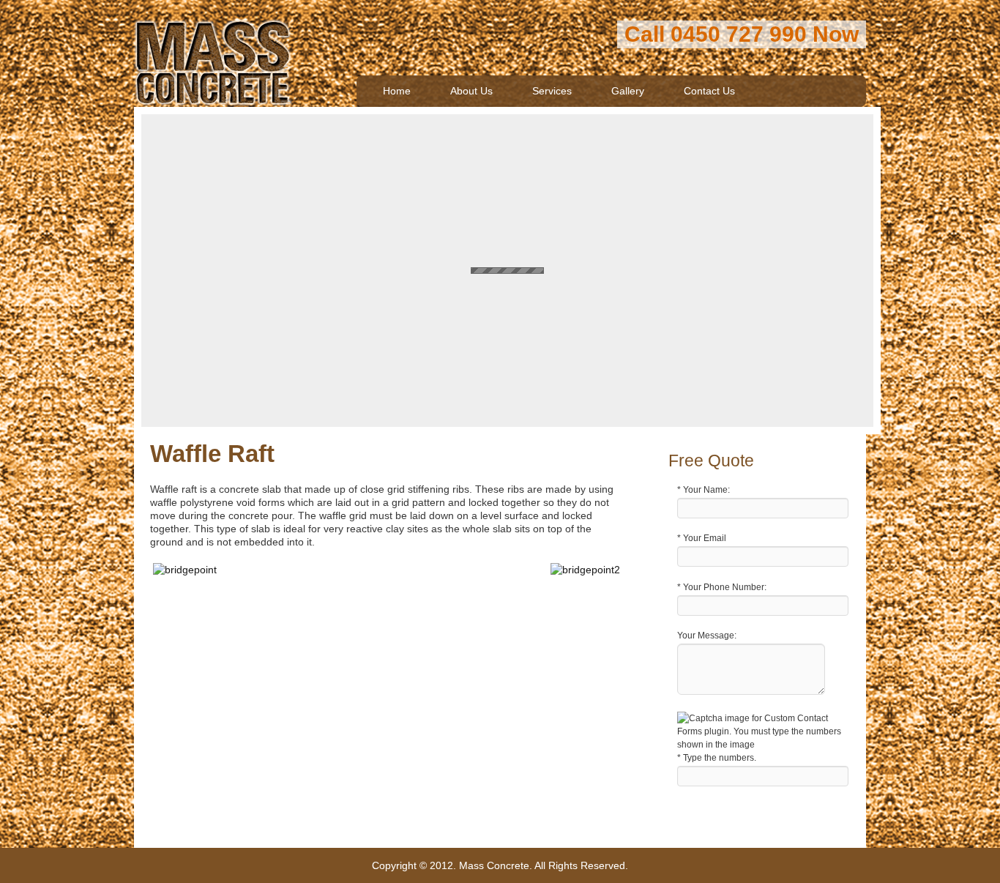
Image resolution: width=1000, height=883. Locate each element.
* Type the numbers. (716, 758)
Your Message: (706, 635)
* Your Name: (703, 490)
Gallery (627, 91)
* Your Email (701, 538)
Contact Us (709, 91)
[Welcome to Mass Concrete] (213, 93)
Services (552, 91)
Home (397, 91)
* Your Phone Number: (721, 587)
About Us (471, 91)
